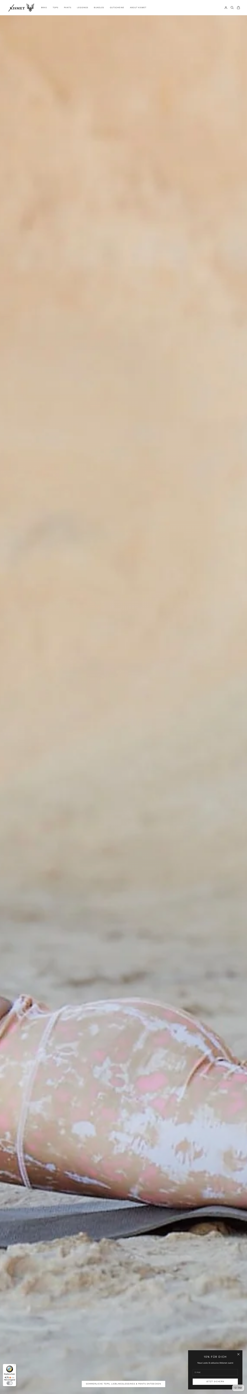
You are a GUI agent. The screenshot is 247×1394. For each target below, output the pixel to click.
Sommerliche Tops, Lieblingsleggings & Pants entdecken (123, 1384)
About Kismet (138, 7)
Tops (55, 7)
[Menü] (14, 1365)
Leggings (82, 7)
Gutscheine (117, 7)
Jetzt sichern (215, 1381)
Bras (44, 7)
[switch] (9, 1383)
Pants (67, 7)
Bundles (99, 7)
